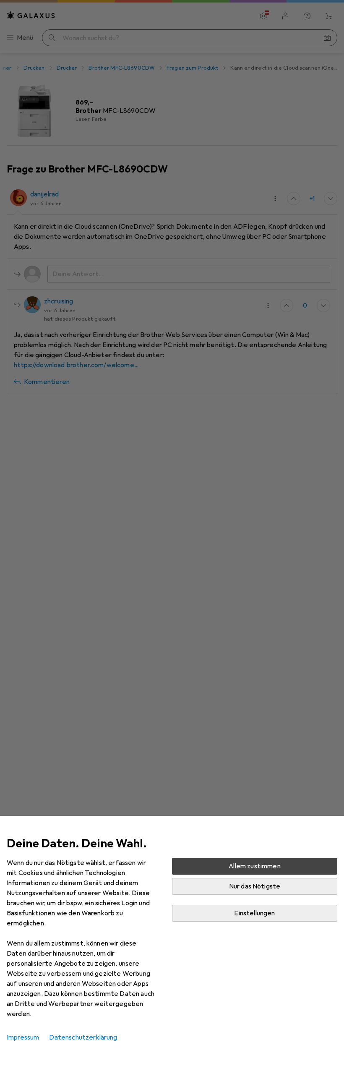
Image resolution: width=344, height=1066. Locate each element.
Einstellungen (254, 913)
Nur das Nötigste (255, 886)
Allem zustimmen (254, 866)
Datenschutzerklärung (83, 1037)
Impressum (23, 1037)
